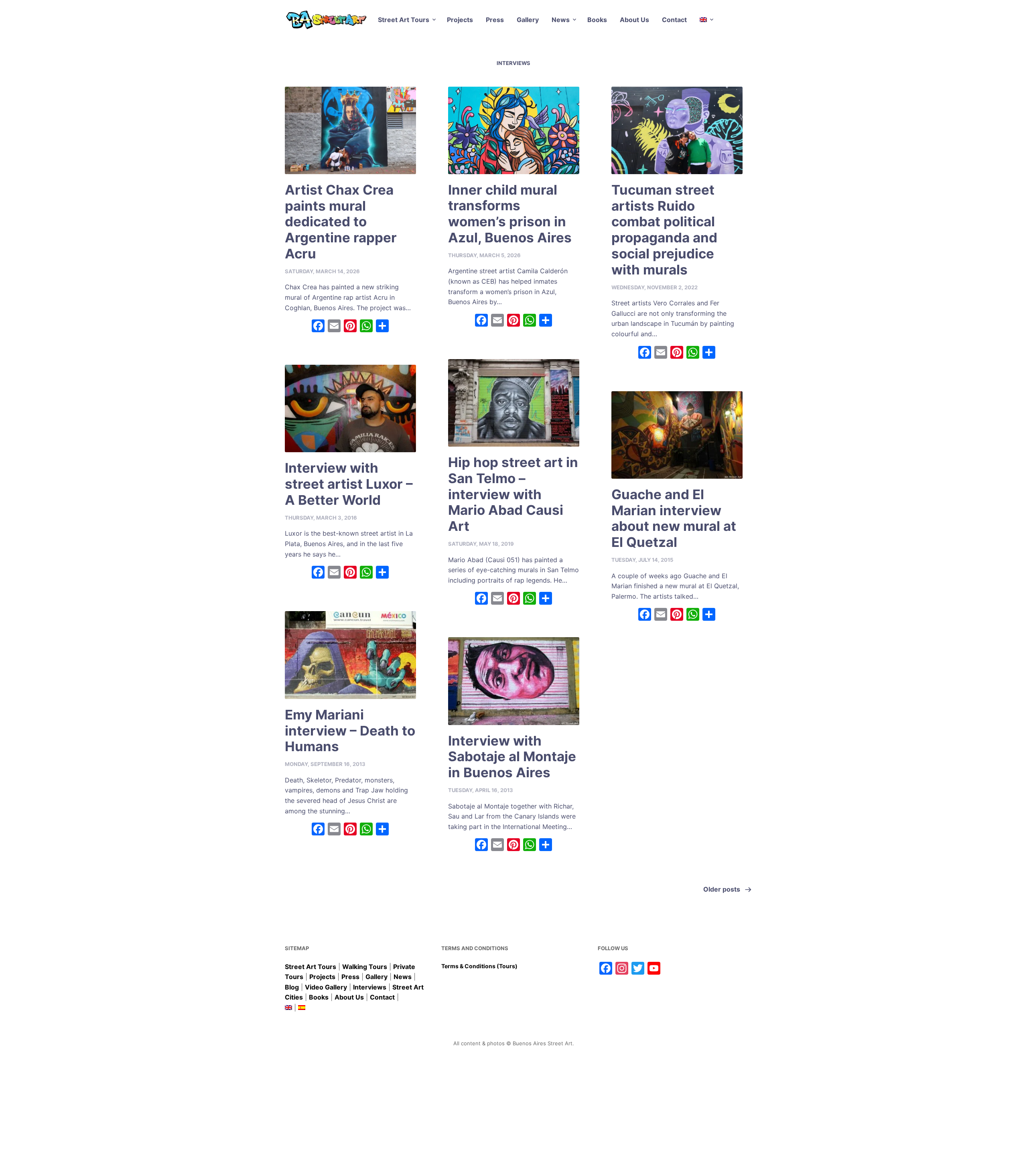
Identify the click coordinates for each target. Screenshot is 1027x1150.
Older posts (721, 889)
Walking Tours (364, 967)
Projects (460, 20)
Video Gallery (326, 987)
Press (495, 20)
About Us (634, 20)
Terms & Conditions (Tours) (479, 966)
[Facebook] (318, 326)
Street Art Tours (403, 20)
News (561, 20)
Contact (674, 20)
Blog (292, 987)
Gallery (528, 20)
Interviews (369, 987)
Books (597, 20)
